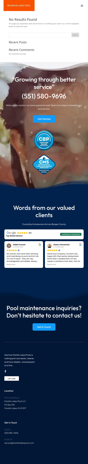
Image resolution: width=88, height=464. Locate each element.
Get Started (44, 118)
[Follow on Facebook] (5, 371)
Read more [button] (11, 265)
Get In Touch (44, 326)
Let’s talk (11, 378)
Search (75, 35)
